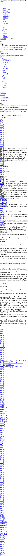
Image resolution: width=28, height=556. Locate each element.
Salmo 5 (1, 445)
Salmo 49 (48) (2, 474)
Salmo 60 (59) (2, 368)
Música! (4, 27)
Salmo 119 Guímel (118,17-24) (3, 522)
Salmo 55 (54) (2, 478)
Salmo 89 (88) (2, 387)
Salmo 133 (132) (2, 430)
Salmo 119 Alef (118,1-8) (3, 407)
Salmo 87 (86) (2, 499)
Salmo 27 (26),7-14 (2, 347)
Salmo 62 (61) (2, 369)
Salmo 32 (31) (2, 140)
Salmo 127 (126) (2, 426)
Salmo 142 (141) (2, 436)
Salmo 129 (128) (2, 541)
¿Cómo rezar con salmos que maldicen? (5, 98)
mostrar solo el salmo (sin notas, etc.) (3, 94)
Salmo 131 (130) (2, 542)
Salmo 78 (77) (2, 493)
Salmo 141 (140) (2, 435)
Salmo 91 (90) (2, 388)
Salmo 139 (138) (2, 434)
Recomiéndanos (5, 33)
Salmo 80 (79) (2, 381)
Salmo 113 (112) (2, 516)
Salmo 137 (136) (2, 546)
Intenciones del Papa (5, 69)
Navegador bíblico (5, 8)
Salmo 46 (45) (2, 472)
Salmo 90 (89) (2, 501)
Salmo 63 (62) (2, 483)
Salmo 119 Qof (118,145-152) (3, 419)
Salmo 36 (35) (2, 466)
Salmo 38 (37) (2, 144)
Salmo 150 (1, 442)
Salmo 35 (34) (2, 142)
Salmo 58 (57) (2, 480)
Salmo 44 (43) (2, 147)
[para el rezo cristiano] (2, 92)
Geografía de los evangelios (6, 12)
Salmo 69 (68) (2, 487)
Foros (4, 31)
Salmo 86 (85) (2, 385)
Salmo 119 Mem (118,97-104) (3, 415)
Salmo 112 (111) (2, 402)
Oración (3, 63)
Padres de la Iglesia (5, 23)
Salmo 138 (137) (2, 433)
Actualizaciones (5, 36)
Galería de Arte (3, 364)
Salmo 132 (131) (2, 219)
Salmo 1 (1, 119)
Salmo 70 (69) (2, 374)
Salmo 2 (1, 330)
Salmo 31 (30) (2, 139)
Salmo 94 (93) (2, 390)
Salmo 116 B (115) (2, 405)
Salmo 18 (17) (2, 453)
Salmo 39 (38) (2, 468)
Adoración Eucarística (5, 17)
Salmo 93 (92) (2, 503)
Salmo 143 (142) (2, 550)
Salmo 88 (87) (2, 386)
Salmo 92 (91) (2, 389)
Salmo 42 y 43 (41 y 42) (3, 470)
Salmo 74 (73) (2, 377)
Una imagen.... (5, 29)
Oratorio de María (5, 67)
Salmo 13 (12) (2, 126)
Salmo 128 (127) (2, 427)
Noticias (4, 28)
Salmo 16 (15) (2, 128)
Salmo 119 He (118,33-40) (3, 523)
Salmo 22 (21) (2, 343)
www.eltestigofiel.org (10, 367)
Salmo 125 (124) (2, 425)
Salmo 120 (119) (2, 211)
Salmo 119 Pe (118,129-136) (3, 531)
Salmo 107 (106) (2, 512)
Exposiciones (4, 26)
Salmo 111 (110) (2, 401)
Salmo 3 (1, 120)
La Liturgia (4, 13)
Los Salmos (4, 10)
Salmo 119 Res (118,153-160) (3, 209)
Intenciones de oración (5, 18)
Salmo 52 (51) (2, 476)
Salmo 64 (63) (2, 484)
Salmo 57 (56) (2, 479)
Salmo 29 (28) (2, 138)
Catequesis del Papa (15, 363)
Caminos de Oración (5, 15)
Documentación (3, 19)
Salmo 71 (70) (2, 375)
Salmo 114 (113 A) (2, 193)
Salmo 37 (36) (2, 143)
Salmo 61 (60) (2, 482)
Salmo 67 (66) (2, 372)
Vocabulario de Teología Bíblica (7, 9)
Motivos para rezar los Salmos (3, 96)
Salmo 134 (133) (2, 544)
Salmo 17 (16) (2, 129)
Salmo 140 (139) (2, 548)
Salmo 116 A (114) (2, 518)
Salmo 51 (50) (2, 475)
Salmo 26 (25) (2, 135)
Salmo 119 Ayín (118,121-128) (3, 417)
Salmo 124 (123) (2, 424)
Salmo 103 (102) (2, 396)
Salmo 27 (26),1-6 (2, 136)
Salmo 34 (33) (2, 141)
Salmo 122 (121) (2, 423)
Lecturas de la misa (5, 14)
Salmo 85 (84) (2, 174)
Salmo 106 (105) (2, 398)
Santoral (4, 71)
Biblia (2, 7)
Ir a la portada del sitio (2, 95)
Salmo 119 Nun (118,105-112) (3, 529)
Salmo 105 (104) (2, 397)
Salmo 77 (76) (2, 379)
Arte (2, 25)
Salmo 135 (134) (2, 431)
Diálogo (3, 30)
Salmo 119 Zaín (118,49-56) (3, 201)
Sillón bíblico (24, 360)
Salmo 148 (1, 554)
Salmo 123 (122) (2, 537)
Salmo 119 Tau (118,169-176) (3, 421)
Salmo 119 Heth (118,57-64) (3, 525)
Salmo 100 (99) (2, 394)
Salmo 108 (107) (2, 399)
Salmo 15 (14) (2, 451)
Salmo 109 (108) (2, 400)
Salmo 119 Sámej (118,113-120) (4, 416)
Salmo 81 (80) (2, 495)
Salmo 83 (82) (2, 383)
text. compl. (1, 104)
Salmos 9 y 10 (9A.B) (2, 124)
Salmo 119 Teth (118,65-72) (3, 202)
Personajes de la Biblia (5, 11)
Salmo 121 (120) (2, 422)
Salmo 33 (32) (2, 464)
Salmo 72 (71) (2, 489)
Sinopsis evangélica (9, 360)
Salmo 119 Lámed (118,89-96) (3, 414)
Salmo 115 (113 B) (2, 404)
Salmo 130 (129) (2, 218)
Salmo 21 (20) (2, 132)
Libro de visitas (5, 32)
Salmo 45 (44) (2, 471)
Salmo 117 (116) (2, 406)
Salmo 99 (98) (2, 393)
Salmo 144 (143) (2, 437)
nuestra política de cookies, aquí (12, 0)
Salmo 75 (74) (2, 491)
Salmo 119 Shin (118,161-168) (3, 420)
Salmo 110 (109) (2, 514)
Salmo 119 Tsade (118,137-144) (4, 418)
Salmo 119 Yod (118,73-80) (3, 413)
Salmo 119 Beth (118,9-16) (3, 408)
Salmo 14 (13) (2, 127)
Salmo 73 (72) (2, 376)
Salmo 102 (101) (2, 395)
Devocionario (4, 65)
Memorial (4, 35)
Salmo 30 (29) (2, 349)
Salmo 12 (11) (2, 449)
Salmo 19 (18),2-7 (2, 130)
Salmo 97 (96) (2, 392)
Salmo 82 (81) (2, 382)
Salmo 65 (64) (2, 371)
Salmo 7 (1, 123)
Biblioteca (4, 21)
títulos (1, 103)
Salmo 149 (1, 441)
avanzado (7, 100)
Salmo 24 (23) (2, 134)
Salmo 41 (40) (2, 146)
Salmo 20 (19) (2, 455)
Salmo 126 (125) (2, 539)
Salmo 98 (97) (2, 506)
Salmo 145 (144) (2, 438)
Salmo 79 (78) (2, 380)
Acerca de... (3, 84)
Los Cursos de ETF (5, 73)
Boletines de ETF (12, 365)
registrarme (1, 51)
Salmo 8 (1, 447)
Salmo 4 (1, 121)
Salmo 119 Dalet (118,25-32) (3, 409)
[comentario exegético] (3, 93)
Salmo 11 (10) (2, 125)
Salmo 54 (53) (2, 477)
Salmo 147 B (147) (2, 440)
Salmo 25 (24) (2, 345)
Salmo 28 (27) (2, 137)
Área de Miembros (5, 37)
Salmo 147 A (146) (2, 439)
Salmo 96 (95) (2, 505)
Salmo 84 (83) (2, 497)
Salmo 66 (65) (2, 485)
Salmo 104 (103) (2, 510)
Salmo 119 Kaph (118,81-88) (3, 527)
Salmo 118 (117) (2, 520)
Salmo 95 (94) (2, 504)
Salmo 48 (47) (2, 473)
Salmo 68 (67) (2, 163)
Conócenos (4, 34)
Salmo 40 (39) (2, 145)
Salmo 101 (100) (2, 508)
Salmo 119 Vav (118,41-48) (3, 524)
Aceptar (1, 1)
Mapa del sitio (4, 86)
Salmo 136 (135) (2, 432)
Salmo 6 (1, 122)
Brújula (4, 24)
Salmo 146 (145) (2, 552)
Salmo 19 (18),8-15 (2, 341)
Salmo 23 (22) (2, 133)
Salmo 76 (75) (2, 378)
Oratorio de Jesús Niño (5, 16)
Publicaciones (6, 363)
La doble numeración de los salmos (4, 97)
